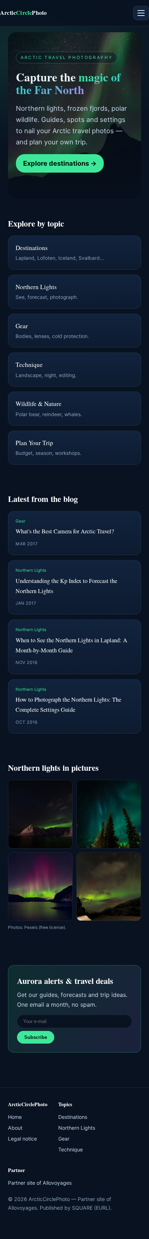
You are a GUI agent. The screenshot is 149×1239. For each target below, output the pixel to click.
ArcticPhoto (23, 12)
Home (15, 1117)
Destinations (72, 1117)
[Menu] (141, 13)
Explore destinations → (60, 163)
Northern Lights (76, 1128)
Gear (63, 1139)
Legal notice (22, 1139)
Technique (70, 1149)
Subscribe (35, 1037)
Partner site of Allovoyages (40, 1183)
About (15, 1128)
